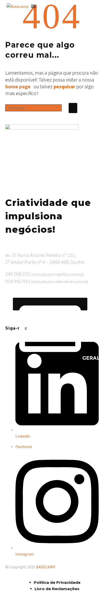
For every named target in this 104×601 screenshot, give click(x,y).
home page (18, 86)
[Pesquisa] (73, 108)
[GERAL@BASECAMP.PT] (50, 304)
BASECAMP (45, 566)
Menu (33, 6)
